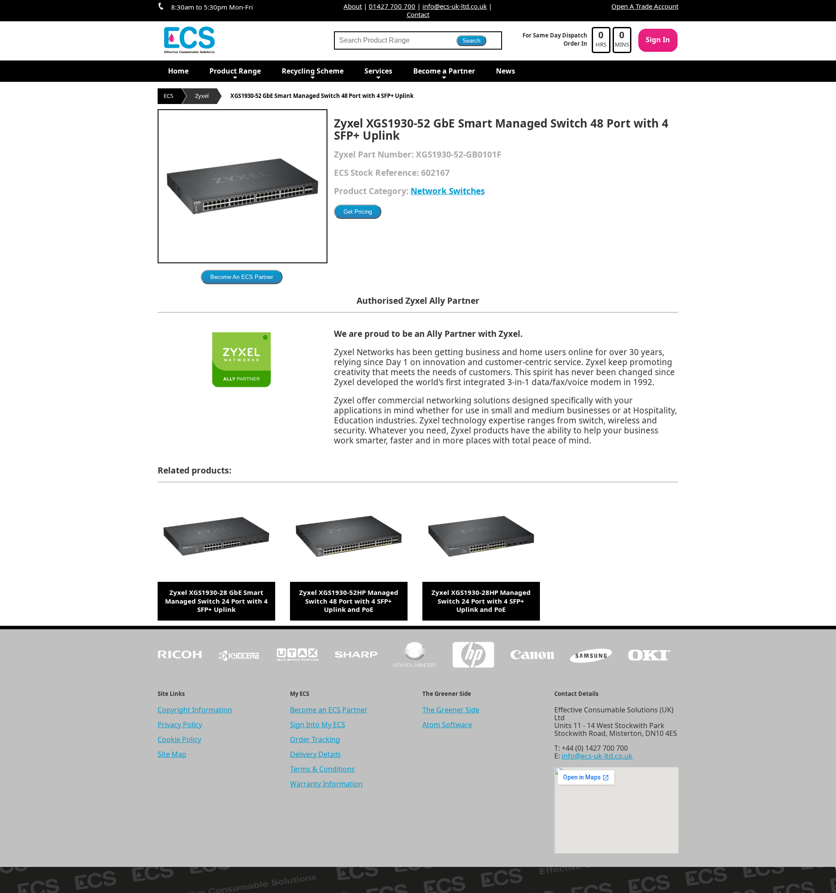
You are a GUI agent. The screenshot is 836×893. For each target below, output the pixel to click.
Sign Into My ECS (317, 724)
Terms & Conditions (322, 769)
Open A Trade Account (644, 6)
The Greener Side (450, 710)
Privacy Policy (180, 724)
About (353, 6)
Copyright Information (195, 710)
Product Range (235, 71)
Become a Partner (444, 71)
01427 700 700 (392, 6)
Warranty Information (326, 784)
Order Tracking (315, 739)
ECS (168, 96)
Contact (418, 14)
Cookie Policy (179, 739)
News (505, 71)
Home (178, 71)
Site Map (172, 754)
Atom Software (447, 724)
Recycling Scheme (313, 71)
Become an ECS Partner (328, 710)
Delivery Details (315, 754)
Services (378, 71)
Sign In (658, 39)
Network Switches (448, 191)
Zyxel (202, 96)
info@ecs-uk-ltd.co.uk (454, 6)
